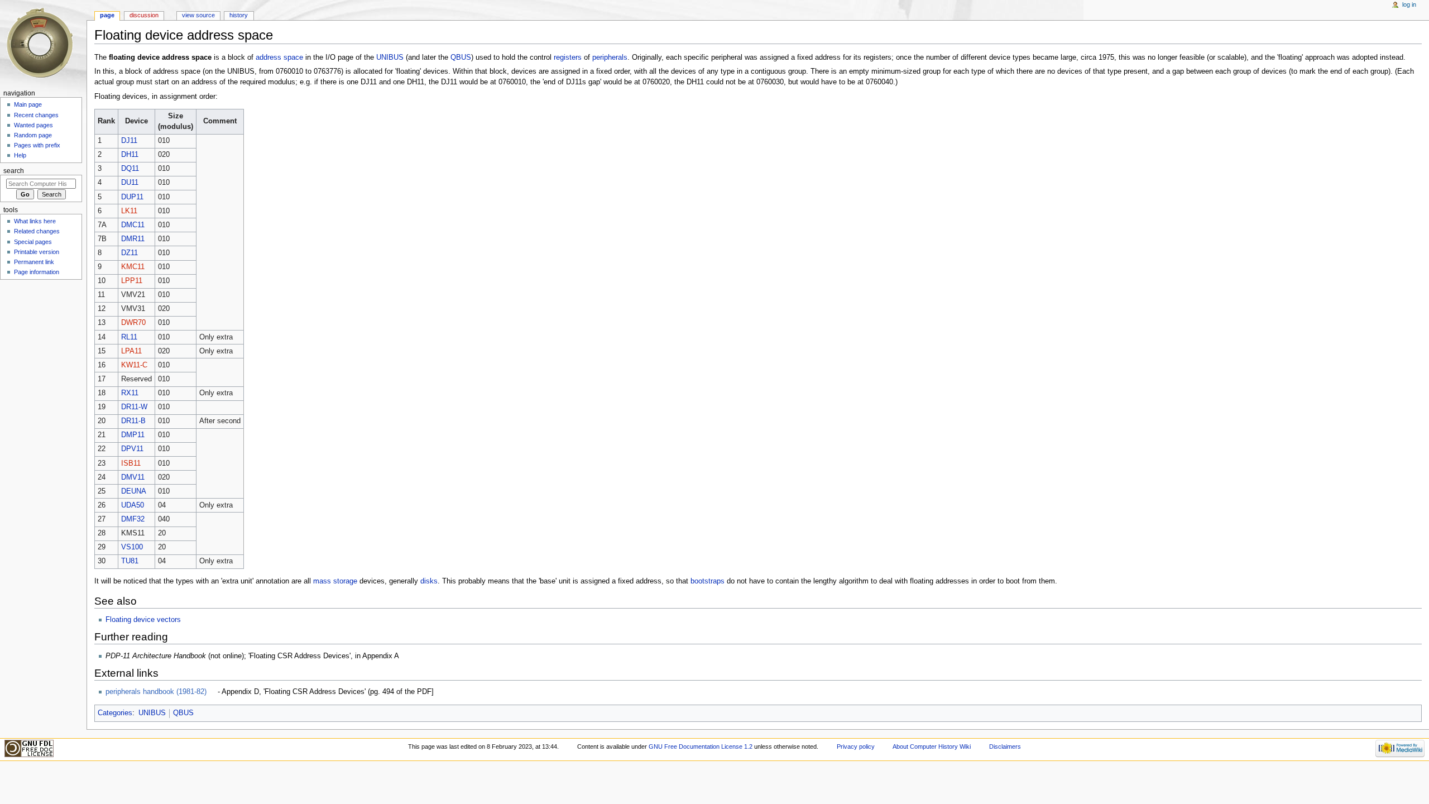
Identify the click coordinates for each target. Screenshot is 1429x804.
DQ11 (130, 169)
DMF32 (133, 519)
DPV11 (132, 449)
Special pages (33, 241)
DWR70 (133, 323)
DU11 (129, 182)
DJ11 (129, 141)
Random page (33, 135)
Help (20, 155)
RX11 (129, 393)
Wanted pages (33, 125)
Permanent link (34, 262)
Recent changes (36, 115)
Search (13, 171)
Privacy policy (856, 746)
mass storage (335, 581)
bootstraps (707, 581)
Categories (115, 713)
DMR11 (133, 239)
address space (279, 57)
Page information (36, 272)
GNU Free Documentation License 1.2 (700, 746)
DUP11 (132, 197)
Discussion (144, 15)
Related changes (37, 231)
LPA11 (131, 351)
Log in (1409, 4)
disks (429, 581)
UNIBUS (390, 57)
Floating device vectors (143, 620)
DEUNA (133, 491)
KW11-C (134, 365)
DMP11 (133, 435)
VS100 (132, 547)
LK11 (129, 211)
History (238, 15)
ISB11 (131, 463)
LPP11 (131, 281)
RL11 (129, 337)
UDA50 (132, 505)
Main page (28, 104)
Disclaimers (1005, 746)
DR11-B (133, 421)
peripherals (609, 57)
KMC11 (133, 267)
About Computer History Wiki (932, 746)
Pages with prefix (37, 145)
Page (107, 15)
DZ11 (129, 253)
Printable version (36, 251)
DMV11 (133, 477)
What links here (35, 221)
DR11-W (134, 407)
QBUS (460, 57)
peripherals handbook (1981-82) (156, 692)
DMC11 (133, 225)
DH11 (129, 155)
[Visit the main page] (43, 43)
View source (198, 15)
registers (568, 57)
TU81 (129, 561)
